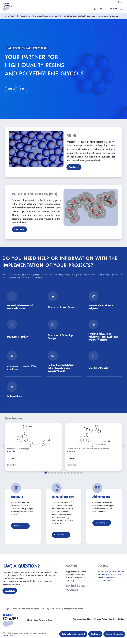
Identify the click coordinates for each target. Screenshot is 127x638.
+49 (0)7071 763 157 (114, 571)
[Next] (124, 446)
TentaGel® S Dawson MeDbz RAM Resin (88, 448)
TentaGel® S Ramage (18, 448)
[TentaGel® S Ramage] (33, 436)
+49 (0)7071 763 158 (111, 574)
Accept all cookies (114, 634)
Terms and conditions (82, 619)
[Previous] (3, 446)
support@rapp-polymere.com (107, 579)
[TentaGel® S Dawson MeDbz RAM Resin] (93, 436)
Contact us (10, 590)
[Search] (95, 9)
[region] (63, 446)
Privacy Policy (100, 619)
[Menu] (122, 9)
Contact (121, 619)
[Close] (125, 16)
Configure (95, 634)
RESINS (11, 89)
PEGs (22, 89)
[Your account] (101, 9)
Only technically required (73, 634)
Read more (74, 167)
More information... (9, 635)
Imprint (112, 619)
